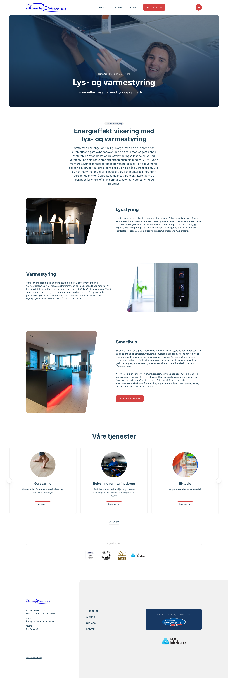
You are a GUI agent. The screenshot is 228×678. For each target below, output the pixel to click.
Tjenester (102, 73)
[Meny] (199, 7)
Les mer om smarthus (129, 398)
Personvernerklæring (34, 658)
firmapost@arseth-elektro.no (40, 621)
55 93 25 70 (32, 629)
